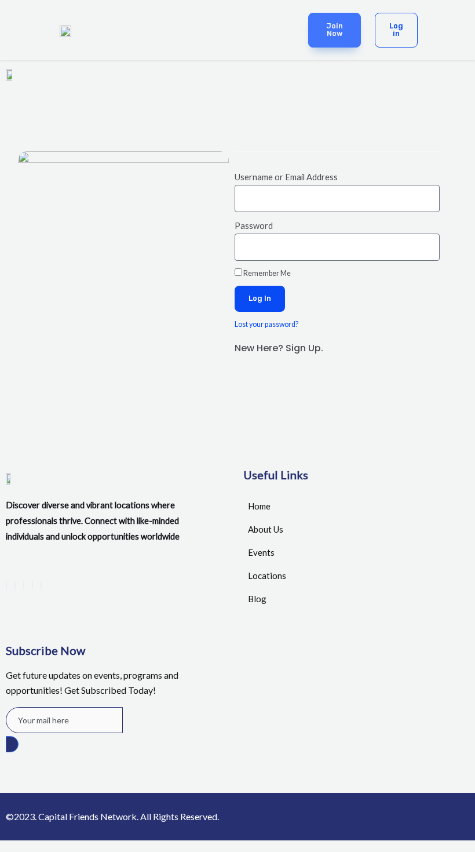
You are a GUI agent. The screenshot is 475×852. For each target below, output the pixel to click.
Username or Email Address (286, 177)
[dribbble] (32, 585)
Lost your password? (266, 324)
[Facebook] (6, 585)
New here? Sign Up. (279, 348)
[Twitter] (15, 585)
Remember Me (266, 273)
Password (254, 226)
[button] (221, 29)
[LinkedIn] (23, 585)
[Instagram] (41, 585)
